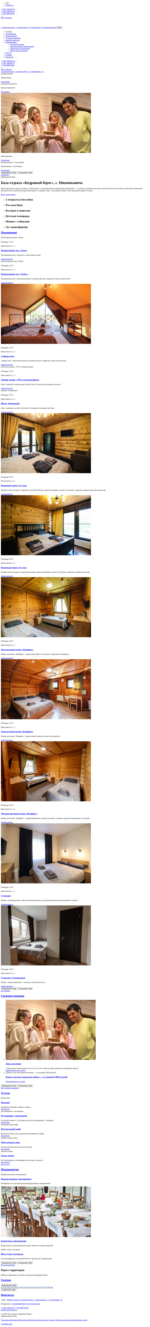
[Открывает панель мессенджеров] (2, 16)
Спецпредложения (13, 38)
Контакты (9, 57)
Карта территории (8, 195)
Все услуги (5, 1164)
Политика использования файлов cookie (71, 1320)
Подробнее (5, 82)
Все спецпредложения (10, 1088)
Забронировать (7, 259)
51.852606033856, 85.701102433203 (26, 1304)
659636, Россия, (34, 1300)
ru (7, 3)
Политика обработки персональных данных (37, 1320)
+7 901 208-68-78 (8, 9)
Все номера (5, 991)
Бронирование (11, 36)
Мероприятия (11, 42)
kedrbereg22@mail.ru (9, 1310)
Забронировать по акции (15, 1070)
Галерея (9, 55)
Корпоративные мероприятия (22, 46)
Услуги (8, 53)
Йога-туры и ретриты (19, 51)
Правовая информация (10, 1320)
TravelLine (5, 175)
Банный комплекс (13, 40)
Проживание (11, 34)
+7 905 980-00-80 (7, 14)
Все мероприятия (17, 44)
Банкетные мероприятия (20, 49)
